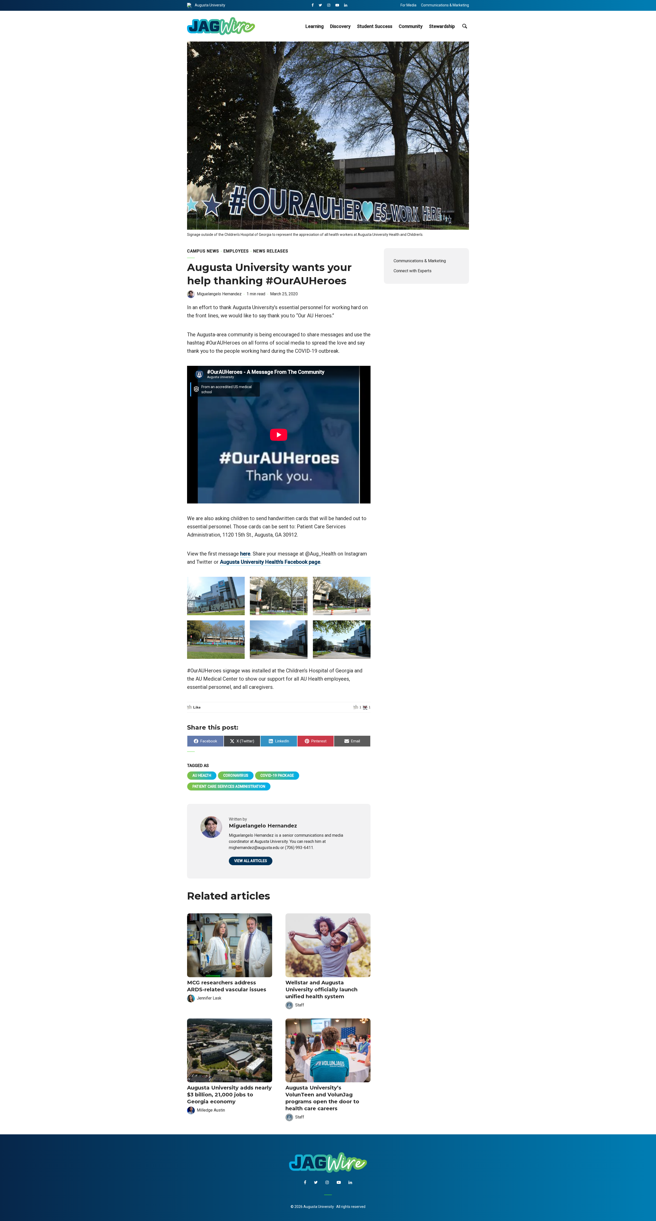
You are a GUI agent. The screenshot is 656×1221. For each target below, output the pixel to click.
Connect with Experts (413, 270)
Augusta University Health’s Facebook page (270, 562)
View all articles (250, 861)
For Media (408, 5)
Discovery (340, 26)
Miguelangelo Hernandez (219, 293)
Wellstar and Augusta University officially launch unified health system (321, 990)
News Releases (270, 251)
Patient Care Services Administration (228, 786)
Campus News (203, 251)
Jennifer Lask (209, 998)
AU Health (201, 775)
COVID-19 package (277, 775)
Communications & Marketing (445, 5)
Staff (299, 1005)
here (245, 554)
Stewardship (442, 26)
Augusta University (210, 5)
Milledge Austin (211, 1110)
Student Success (374, 26)
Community (411, 26)
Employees (236, 251)
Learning (314, 26)
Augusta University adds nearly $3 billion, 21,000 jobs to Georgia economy (229, 1095)
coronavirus (235, 775)
